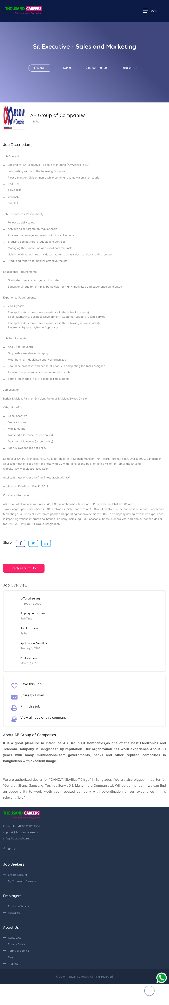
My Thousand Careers (22, 881)
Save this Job (31, 684)
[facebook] (4, 849)
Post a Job (14, 912)
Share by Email (32, 695)
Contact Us (14, 937)
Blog (10, 957)
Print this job (30, 706)
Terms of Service (18, 950)
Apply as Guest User (25, 568)
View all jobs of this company (43, 717)
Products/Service (18, 906)
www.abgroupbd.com (18, 509)
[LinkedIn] (15, 849)
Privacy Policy (16, 944)
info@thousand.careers (18, 838)
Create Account (17, 875)
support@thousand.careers (20, 832)
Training (13, 963)
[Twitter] (9, 849)
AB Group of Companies (58, 115)
